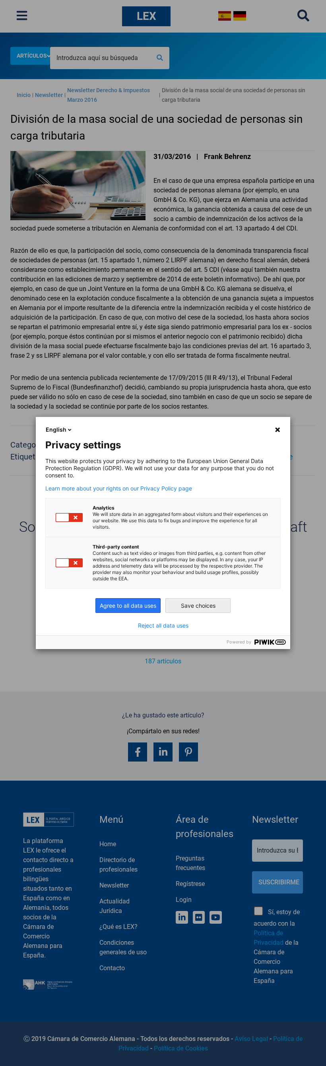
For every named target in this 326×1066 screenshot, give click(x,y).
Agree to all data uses (128, 605)
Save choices (198, 605)
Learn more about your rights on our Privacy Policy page (118, 488)
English (56, 429)
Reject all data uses (163, 625)
